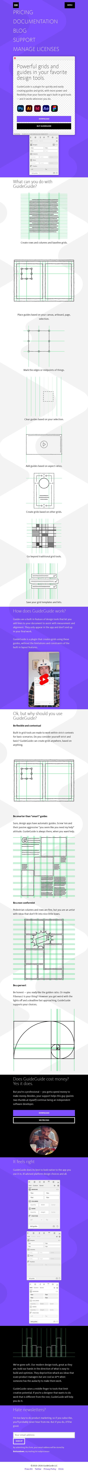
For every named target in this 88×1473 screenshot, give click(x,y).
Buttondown (18, 1451)
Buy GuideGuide (44, 126)
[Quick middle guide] (52, 137)
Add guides (35, 173)
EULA (60, 1469)
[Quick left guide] (31, 137)
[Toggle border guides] (53, 144)
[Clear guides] (44, 137)
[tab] (31, 141)
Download (44, 119)
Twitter (38, 1469)
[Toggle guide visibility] (56, 141)
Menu (69, 5)
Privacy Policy (50, 1469)
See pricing (44, 1120)
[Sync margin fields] (56, 144)
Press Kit (29, 1469)
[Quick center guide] (35, 137)
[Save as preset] (54, 173)
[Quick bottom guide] (56, 137)
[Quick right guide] (39, 137)
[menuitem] (36, 12)
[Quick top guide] (48, 137)
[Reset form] (56, 173)
